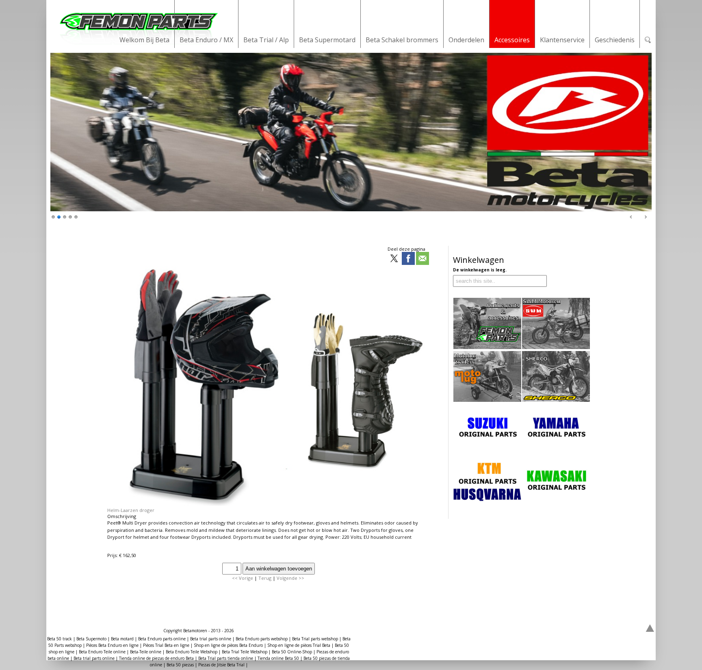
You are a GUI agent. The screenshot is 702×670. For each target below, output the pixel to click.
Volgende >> (290, 578)
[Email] (422, 259)
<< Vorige (242, 578)
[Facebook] (408, 259)
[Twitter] (394, 259)
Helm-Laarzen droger (130, 510)
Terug (264, 578)
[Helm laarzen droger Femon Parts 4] (267, 504)
